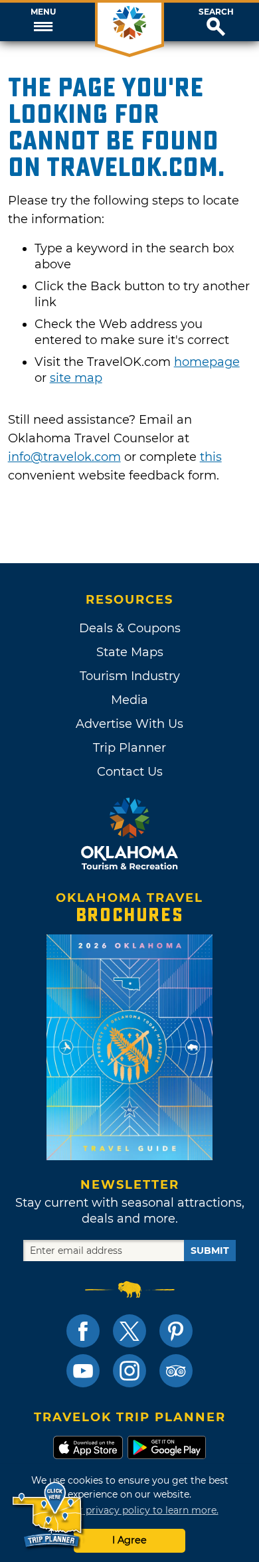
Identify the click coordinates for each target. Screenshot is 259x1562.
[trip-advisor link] (176, 1370)
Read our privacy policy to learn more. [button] (129, 1510)
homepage (207, 362)
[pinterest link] (176, 1330)
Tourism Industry (130, 676)
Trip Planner (129, 747)
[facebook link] (83, 1330)
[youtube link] (83, 1370)
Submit (210, 1251)
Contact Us (130, 771)
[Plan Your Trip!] (48, 1515)
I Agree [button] (129, 1540)
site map (76, 378)
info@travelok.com (64, 457)
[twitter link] (129, 1330)
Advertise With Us (129, 724)
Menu (43, 12)
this (211, 457)
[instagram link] (129, 1370)
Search (216, 12)
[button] (43, 22)
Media (129, 700)
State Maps (129, 652)
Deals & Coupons (130, 628)
